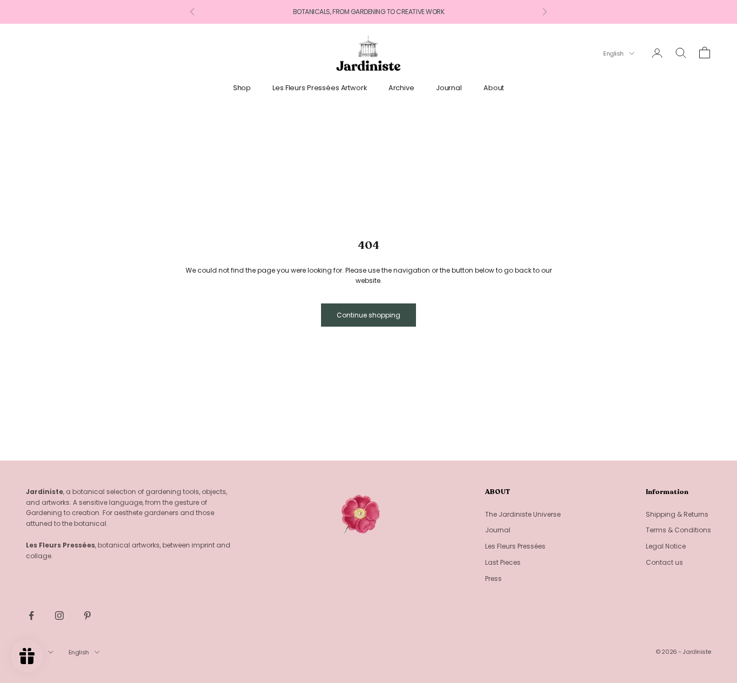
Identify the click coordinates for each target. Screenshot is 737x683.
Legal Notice (666, 546)
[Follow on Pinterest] (87, 615)
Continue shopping (368, 315)
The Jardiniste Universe (523, 514)
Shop (242, 87)
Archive (401, 87)
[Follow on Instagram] (59, 615)
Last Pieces (503, 562)
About (493, 87)
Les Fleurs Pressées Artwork (319, 87)
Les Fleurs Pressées (515, 546)
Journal (449, 87)
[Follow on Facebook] (31, 615)
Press (493, 578)
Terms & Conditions (678, 530)
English (613, 53)
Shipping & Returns (677, 514)
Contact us (664, 562)
